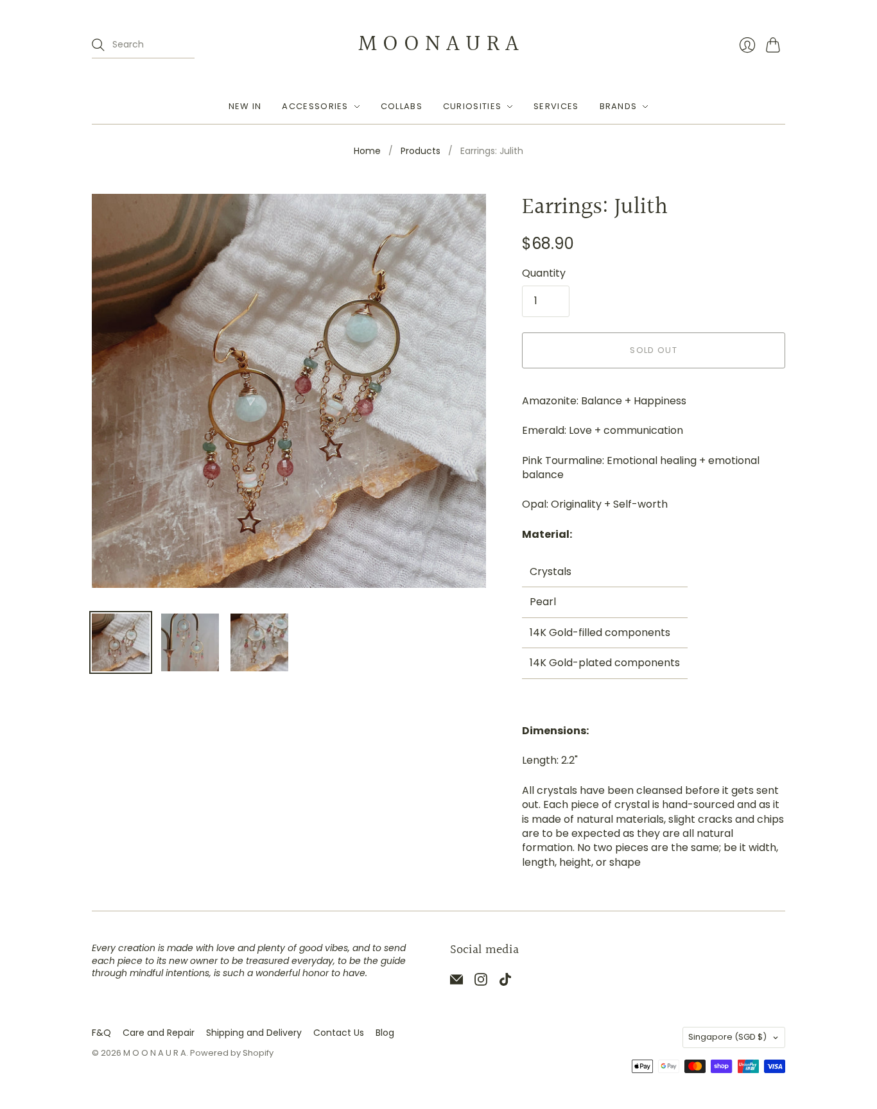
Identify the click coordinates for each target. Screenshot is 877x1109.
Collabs (401, 106)
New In (245, 106)
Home (367, 151)
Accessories (315, 106)
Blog (385, 1032)
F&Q (101, 1032)
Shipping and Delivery (254, 1032)
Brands (619, 106)
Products (420, 151)
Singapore (727, 1037)
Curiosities (472, 106)
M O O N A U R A (438, 44)
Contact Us (338, 1032)
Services (556, 106)
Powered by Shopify (232, 1053)
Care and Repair (159, 1032)
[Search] (98, 45)
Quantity (544, 273)
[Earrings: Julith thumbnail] (121, 642)
